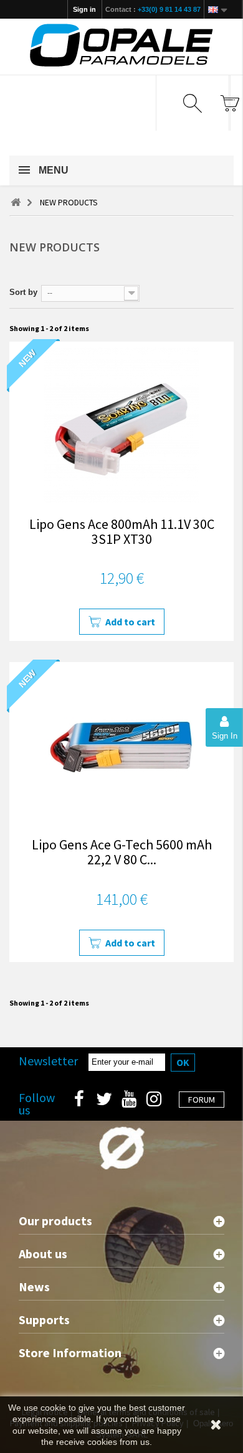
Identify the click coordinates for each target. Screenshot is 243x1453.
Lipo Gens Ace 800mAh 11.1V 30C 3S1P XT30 (121, 531)
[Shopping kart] (230, 103)
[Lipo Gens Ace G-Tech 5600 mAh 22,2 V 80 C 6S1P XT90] (121, 745)
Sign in (84, 9)
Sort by (23, 292)
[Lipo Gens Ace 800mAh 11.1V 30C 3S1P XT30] (121, 425)
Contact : (153, 9)
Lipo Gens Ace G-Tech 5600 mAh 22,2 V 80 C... (122, 852)
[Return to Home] (15, 202)
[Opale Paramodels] (121, 45)
